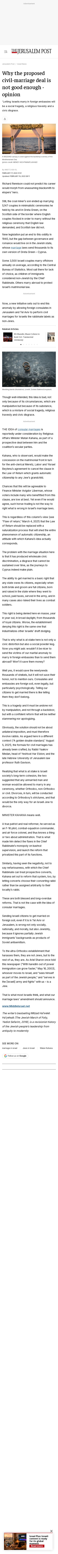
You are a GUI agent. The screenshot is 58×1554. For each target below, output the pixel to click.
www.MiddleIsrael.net (16, 1006)
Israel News (22, 64)
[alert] (28, 1541)
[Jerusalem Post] (31, 52)
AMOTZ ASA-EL (11, 170)
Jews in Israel (29, 1048)
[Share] (5, 119)
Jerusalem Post (8, 64)
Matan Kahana (46, 1048)
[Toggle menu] (5, 52)
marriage (16, 247)
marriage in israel (9, 1048)
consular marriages (29, 429)
